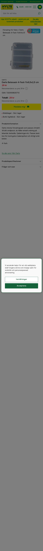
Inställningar (21, 279)
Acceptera (21, 286)
